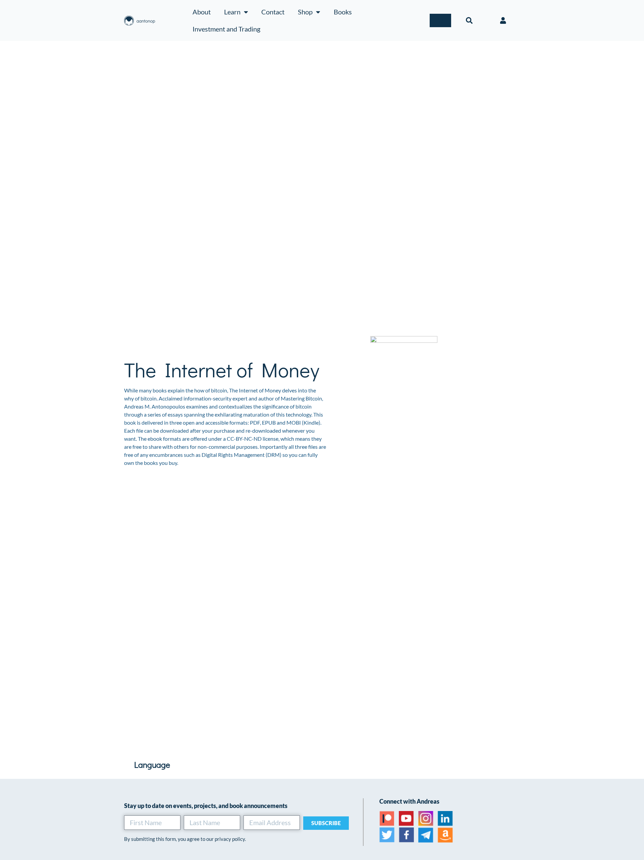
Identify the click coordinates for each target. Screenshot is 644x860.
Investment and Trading (226, 29)
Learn (232, 12)
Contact (272, 12)
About (202, 12)
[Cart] (440, 20)
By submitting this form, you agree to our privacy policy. (185, 839)
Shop (305, 12)
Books (343, 12)
